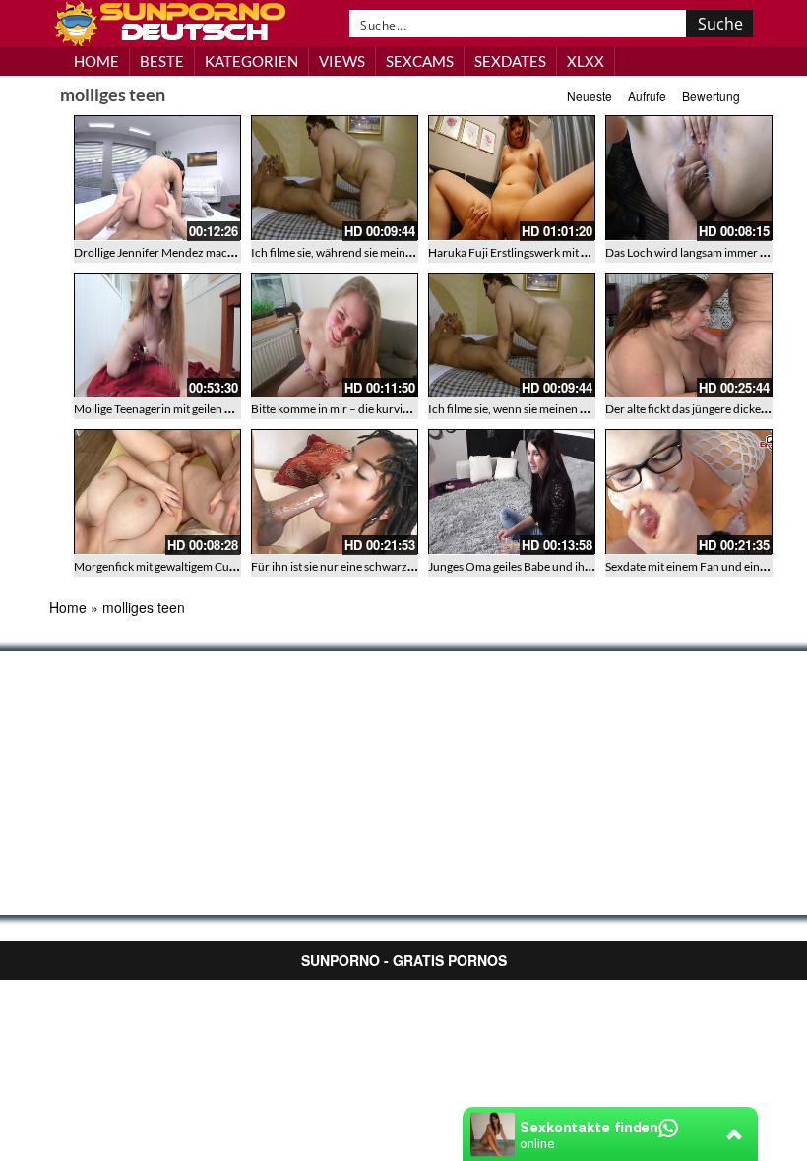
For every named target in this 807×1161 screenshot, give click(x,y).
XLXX (585, 61)
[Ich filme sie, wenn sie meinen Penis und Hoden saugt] (511, 335)
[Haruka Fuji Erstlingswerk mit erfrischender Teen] (511, 178)
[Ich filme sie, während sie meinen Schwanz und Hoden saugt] (334, 178)
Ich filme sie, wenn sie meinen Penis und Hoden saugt (562, 408)
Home (68, 607)
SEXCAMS (420, 61)
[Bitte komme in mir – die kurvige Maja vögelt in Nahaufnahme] (334, 335)
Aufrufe (647, 96)
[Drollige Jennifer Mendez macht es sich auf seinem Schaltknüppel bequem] (157, 178)
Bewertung (711, 96)
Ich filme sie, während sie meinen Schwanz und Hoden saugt (403, 252)
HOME (96, 61)
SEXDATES (510, 61)
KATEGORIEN (251, 61)
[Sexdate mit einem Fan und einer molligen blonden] (689, 492)
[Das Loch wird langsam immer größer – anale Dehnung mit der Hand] (689, 178)
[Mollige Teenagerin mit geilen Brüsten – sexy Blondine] (157, 335)
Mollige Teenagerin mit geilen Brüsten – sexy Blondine (211, 408)
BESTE (162, 61)
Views (342, 61)
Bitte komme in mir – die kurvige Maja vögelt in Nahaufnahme (407, 408)
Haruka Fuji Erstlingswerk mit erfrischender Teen (553, 252)
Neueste (589, 96)
